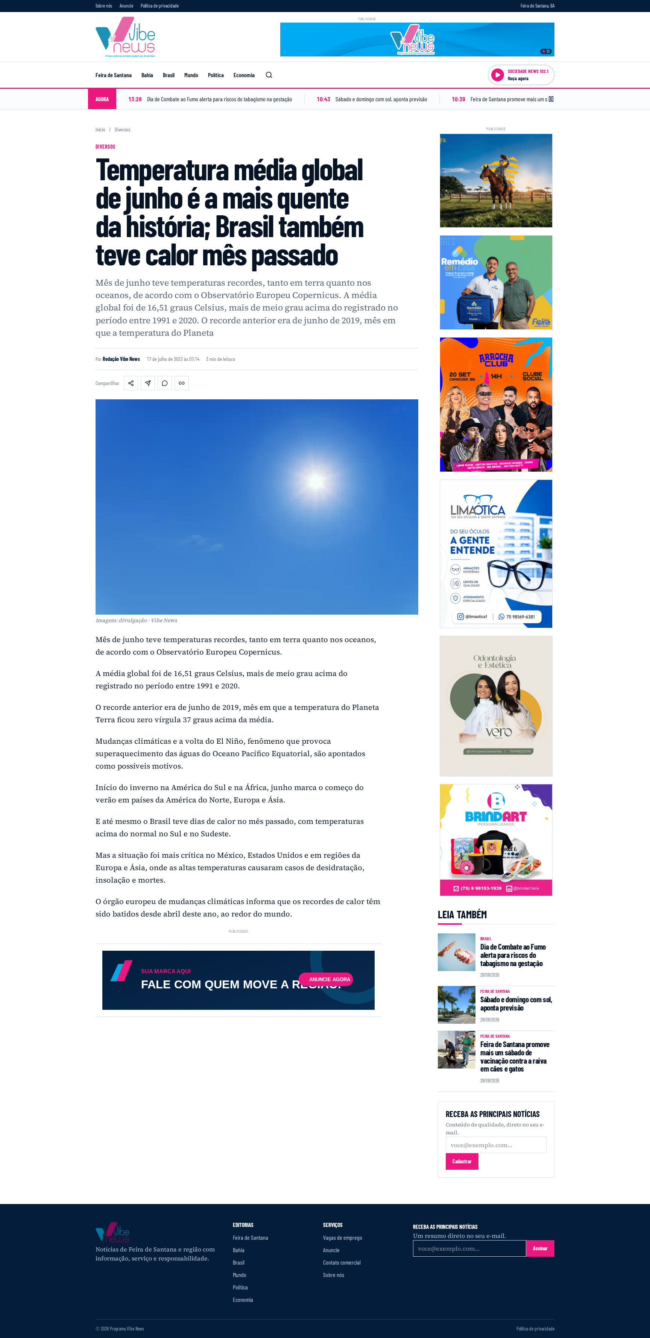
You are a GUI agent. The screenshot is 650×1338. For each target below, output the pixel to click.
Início (100, 129)
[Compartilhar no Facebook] (131, 383)
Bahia (147, 74)
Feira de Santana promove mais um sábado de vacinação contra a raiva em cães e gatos (515, 1056)
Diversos (122, 129)
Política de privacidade (160, 6)
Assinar (540, 1248)
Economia (244, 74)
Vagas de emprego (342, 1237)
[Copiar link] (182, 383)
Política (216, 74)
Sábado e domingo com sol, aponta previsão (516, 1003)
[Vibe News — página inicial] (125, 37)
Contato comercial (342, 1262)
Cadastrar (462, 1161)
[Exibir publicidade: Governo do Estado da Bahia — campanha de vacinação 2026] (548, 51)
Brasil (169, 74)
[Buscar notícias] (269, 75)
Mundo (191, 74)
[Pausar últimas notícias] (551, 99)
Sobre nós (104, 6)
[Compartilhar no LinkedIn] (148, 383)
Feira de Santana (114, 74)
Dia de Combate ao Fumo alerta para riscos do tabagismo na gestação (513, 954)
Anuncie (126, 6)
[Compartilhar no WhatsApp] (165, 383)
